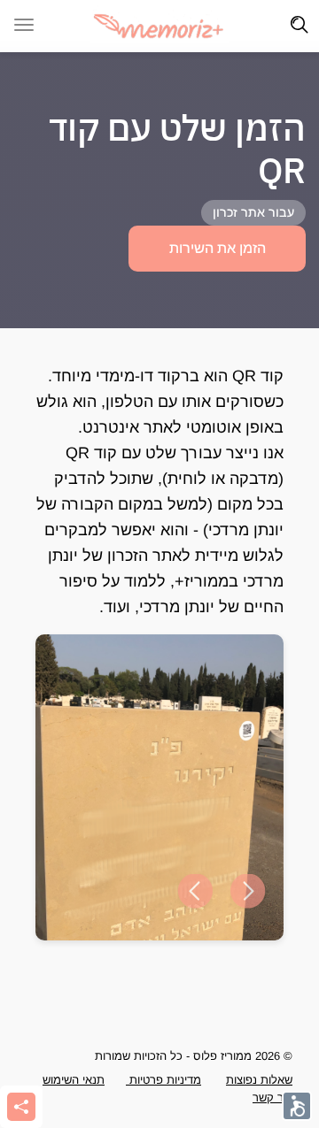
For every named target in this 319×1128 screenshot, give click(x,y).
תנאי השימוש (74, 1079)
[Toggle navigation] (299, 25)
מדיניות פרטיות (163, 1079)
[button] (195, 891)
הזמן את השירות (217, 248)
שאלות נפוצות (259, 1079)
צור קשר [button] (272, 1097)
